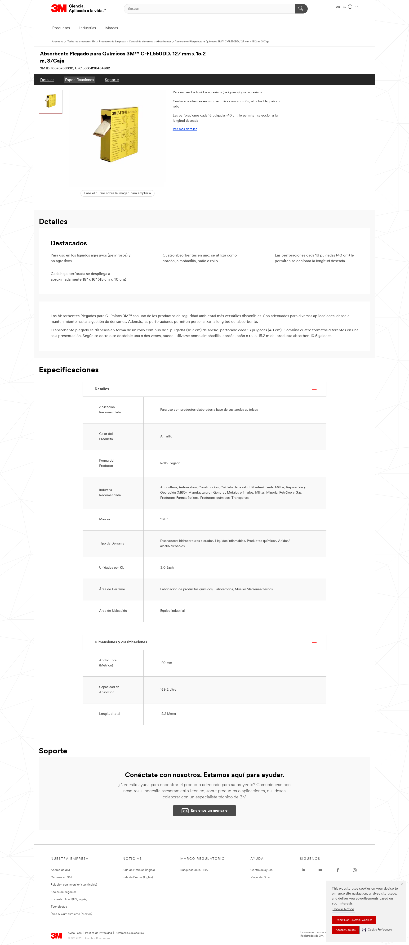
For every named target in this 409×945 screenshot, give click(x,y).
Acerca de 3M (60, 870)
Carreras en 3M (61, 877)
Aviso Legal (75, 933)
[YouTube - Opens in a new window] (320, 870)
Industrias (87, 28)
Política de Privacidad (98, 933)
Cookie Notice (343, 909)
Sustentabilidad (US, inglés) (69, 899)
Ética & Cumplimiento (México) (71, 914)
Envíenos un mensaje (209, 811)
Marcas (111, 28)
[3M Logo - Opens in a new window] (78, 9)
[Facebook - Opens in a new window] (337, 870)
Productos (61, 28)
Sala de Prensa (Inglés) (138, 877)
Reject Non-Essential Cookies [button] (354, 920)
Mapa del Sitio (260, 877)
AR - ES (341, 7)
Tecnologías (59, 906)
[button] (377, 930)
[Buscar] (301, 9)
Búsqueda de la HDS (194, 870)
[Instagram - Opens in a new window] (354, 870)
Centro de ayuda (261, 870)
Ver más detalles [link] (185, 129)
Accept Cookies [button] (346, 930)
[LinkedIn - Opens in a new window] (303, 870)
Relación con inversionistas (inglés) (74, 884)
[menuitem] (47, 79)
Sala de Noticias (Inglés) (139, 870)
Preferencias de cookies (129, 933)
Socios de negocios (63, 892)
